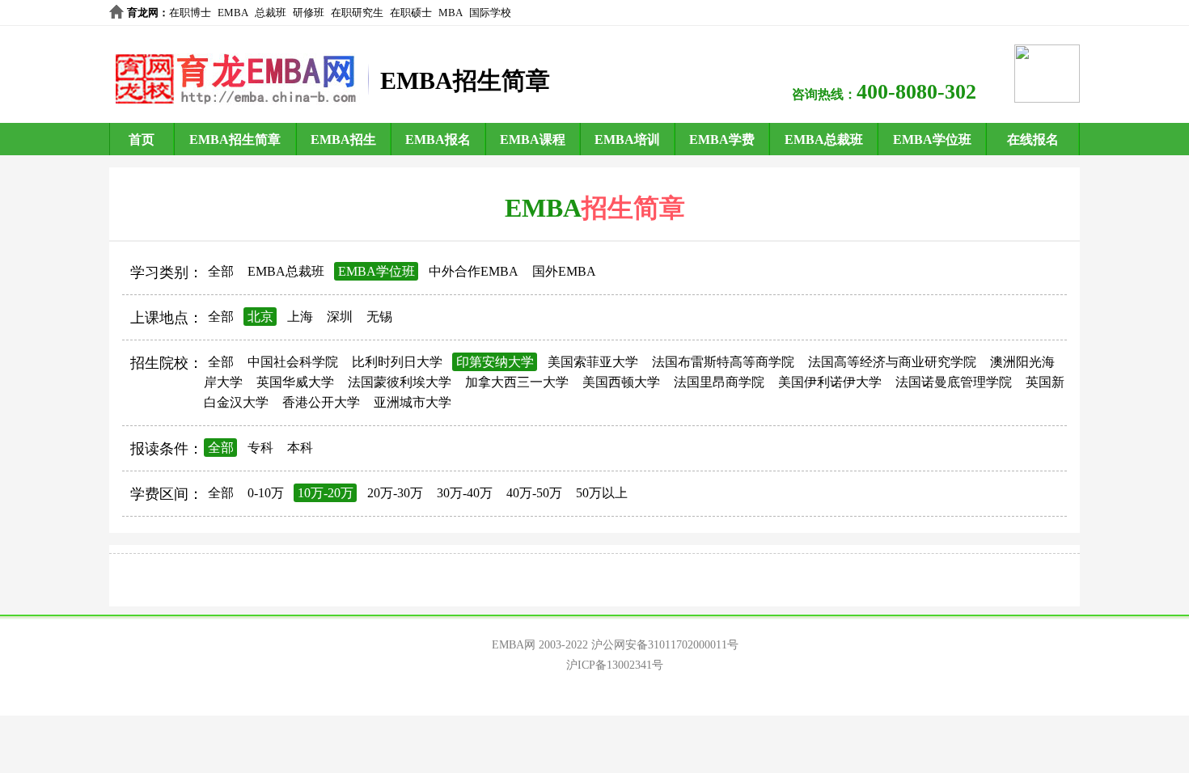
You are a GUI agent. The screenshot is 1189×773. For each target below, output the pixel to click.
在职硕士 (411, 12)
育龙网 (143, 12)
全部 (221, 271)
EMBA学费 (722, 139)
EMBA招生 (343, 139)
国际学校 (490, 12)
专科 (260, 447)
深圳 (340, 316)
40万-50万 (534, 493)
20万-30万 (395, 493)
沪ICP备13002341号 (614, 665)
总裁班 (270, 12)
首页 (141, 139)
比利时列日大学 (397, 362)
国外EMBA (564, 271)
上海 (300, 316)
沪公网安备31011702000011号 (664, 645)
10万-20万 (325, 493)
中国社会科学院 (293, 362)
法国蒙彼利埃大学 (399, 382)
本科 (300, 447)
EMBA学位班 (932, 139)
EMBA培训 (627, 139)
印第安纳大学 (495, 362)
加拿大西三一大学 (517, 382)
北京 (260, 316)
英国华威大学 (295, 382)
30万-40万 (465, 493)
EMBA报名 (438, 139)
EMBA (233, 12)
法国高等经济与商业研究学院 (892, 362)
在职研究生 (357, 12)
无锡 (379, 316)
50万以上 (602, 493)
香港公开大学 (321, 402)
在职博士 (190, 12)
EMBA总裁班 (824, 139)
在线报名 (1033, 139)
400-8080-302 (916, 91)
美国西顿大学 (621, 382)
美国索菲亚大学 (593, 362)
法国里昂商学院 (719, 382)
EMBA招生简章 (235, 139)
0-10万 (266, 493)
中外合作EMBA (473, 271)
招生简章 (633, 207)
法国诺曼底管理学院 (953, 382)
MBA (450, 12)
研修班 (308, 12)
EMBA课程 (532, 139)
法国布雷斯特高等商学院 (723, 362)
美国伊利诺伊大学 (830, 382)
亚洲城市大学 (412, 402)
